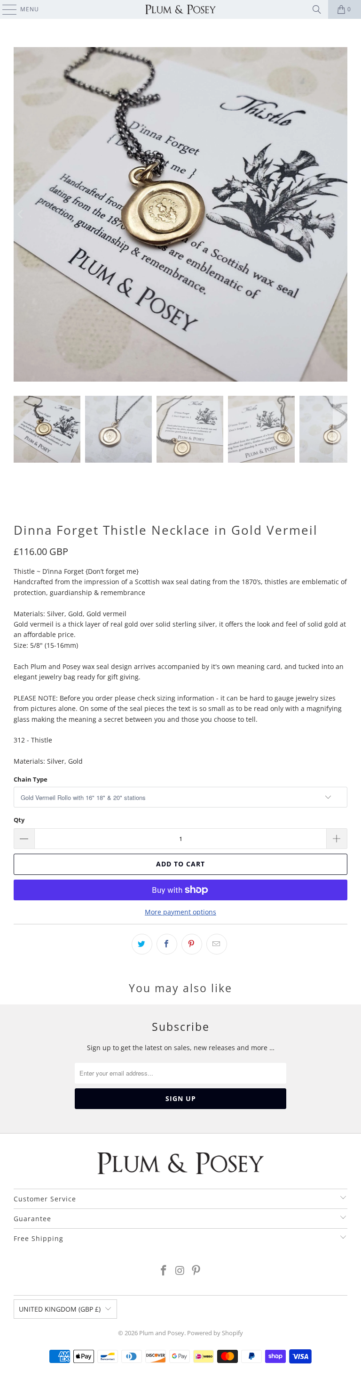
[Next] (340, 214)
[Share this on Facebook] (167, 944)
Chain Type (30, 779)
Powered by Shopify (215, 1333)
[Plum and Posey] (180, 9)
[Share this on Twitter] (142, 944)
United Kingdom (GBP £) (60, 1309)
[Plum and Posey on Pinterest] (196, 1271)
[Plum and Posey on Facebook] (164, 1271)
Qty (19, 820)
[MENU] (5, 9)
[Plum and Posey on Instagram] (180, 1271)
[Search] (317, 9)
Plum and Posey (161, 1333)
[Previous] (20, 214)
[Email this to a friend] (216, 944)
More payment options (180, 911)
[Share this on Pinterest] (191, 944)
